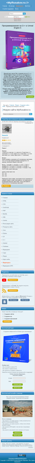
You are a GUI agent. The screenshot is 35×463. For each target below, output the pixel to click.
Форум (5, 256)
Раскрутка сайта (7, 227)
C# (3, 236)
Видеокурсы (19, 6)
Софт (4, 253)
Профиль (6, 186)
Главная (5, 6)
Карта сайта (6, 259)
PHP (4, 210)
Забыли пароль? (17, 19)
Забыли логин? (17, 20)
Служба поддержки (8, 9)
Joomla (5, 220)
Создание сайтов (9, 314)
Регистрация (17, 18)
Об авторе (11, 6)
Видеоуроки (6, 249)
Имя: (10, 381)
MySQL (5, 214)
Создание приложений (10, 318)
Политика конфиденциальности (17, 458)
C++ (4, 240)
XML (4, 217)
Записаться (17, 432)
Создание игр (8, 316)
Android (5, 243)
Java (4, 230)
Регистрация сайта (8, 223)
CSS (4, 204)
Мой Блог (27, 6)
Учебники (5, 246)
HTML (4, 201)
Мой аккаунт (13, 300)
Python (5, 233)
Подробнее (30, 96)
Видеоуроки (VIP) (8, 266)
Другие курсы (17, 387)
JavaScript (6, 207)
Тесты (16, 9)
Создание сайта (24, 105)
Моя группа (25, 300)
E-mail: (10, 378)
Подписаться (13, 280)
